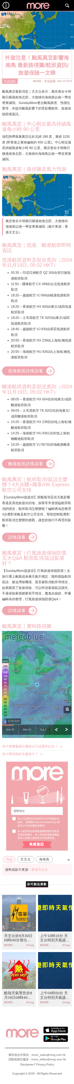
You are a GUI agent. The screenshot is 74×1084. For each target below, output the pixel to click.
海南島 (44, 859)
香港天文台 (39, 869)
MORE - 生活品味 (44, 81)
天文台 (25, 859)
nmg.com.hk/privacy (45, 822)
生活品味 (10, 81)
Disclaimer (27, 1064)
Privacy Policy (45, 1064)
